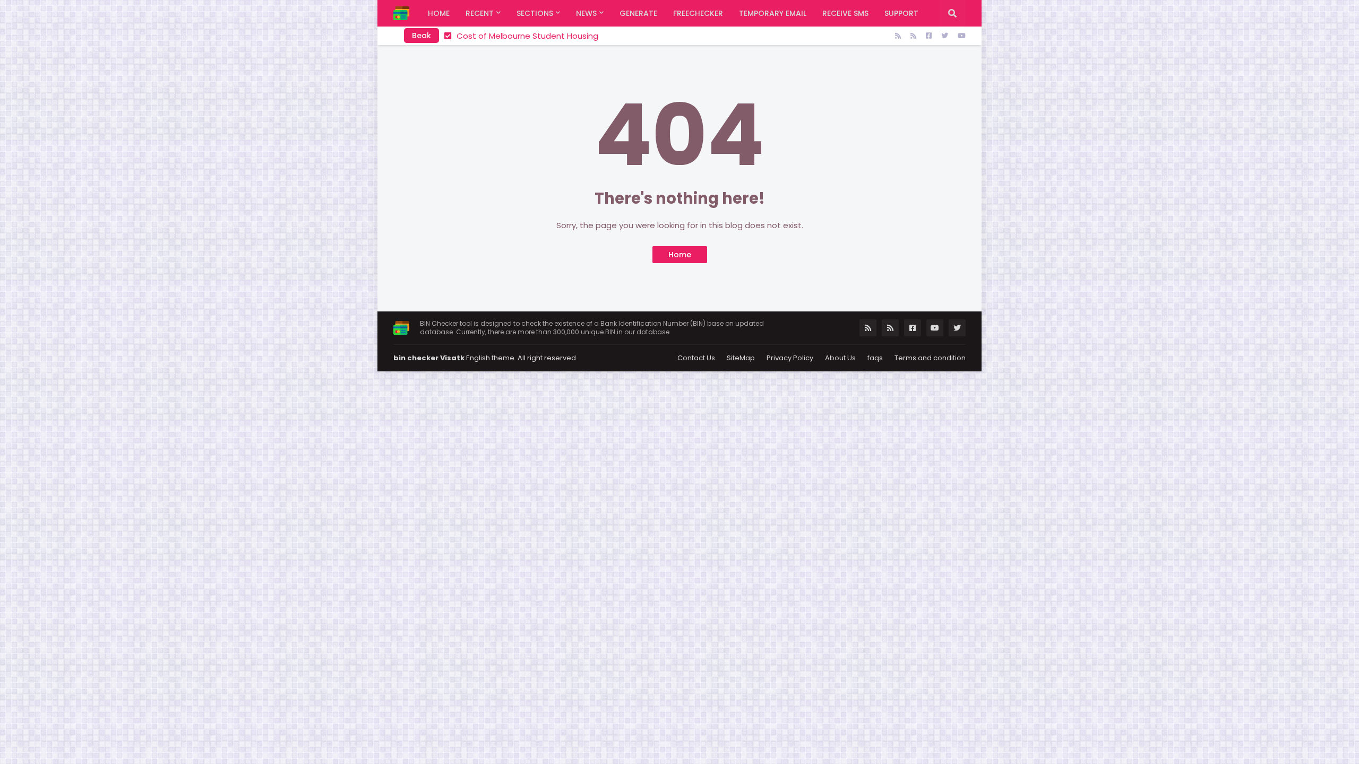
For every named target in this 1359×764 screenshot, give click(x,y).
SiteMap (741, 358)
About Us (840, 358)
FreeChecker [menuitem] (698, 13)
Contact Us (696, 358)
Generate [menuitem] (638, 13)
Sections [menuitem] (535, 13)
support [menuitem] (901, 13)
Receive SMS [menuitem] (845, 13)
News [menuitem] (586, 13)
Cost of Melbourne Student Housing (527, 35)
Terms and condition (930, 358)
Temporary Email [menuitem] (772, 13)
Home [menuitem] (439, 13)
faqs (875, 358)
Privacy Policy (790, 358)
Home (679, 254)
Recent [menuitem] (480, 13)
